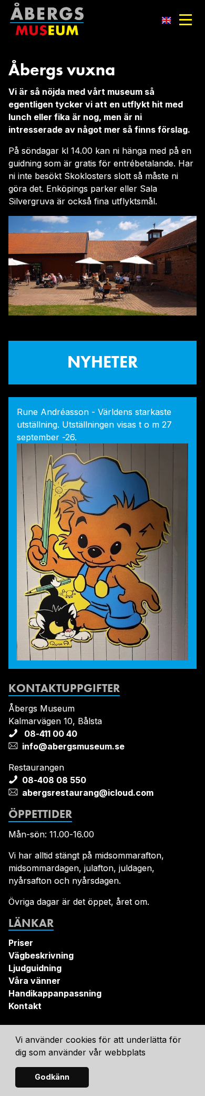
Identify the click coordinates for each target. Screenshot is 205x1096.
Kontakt (25, 1006)
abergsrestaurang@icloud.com (87, 792)
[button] (149, 1053)
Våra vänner (34, 980)
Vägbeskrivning (41, 955)
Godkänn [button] (52, 1076)
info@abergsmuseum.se (73, 746)
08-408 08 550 (54, 780)
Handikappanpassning (54, 993)
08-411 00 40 (49, 733)
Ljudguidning (35, 968)
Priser (20, 942)
